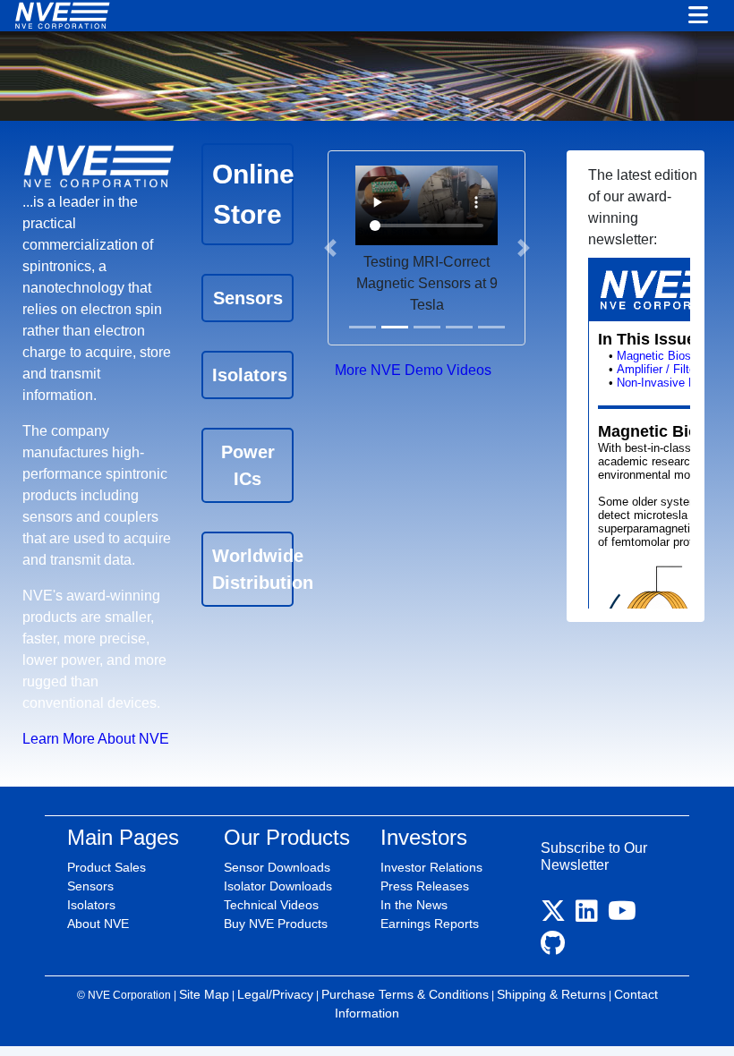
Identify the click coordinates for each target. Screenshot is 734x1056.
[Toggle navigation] (698, 16)
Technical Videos (271, 905)
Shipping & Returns (551, 994)
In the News (414, 905)
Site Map (204, 994)
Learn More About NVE (95, 738)
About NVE (98, 923)
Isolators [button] (249, 375)
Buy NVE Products (276, 923)
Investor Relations (431, 867)
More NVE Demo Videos (413, 370)
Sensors (90, 886)
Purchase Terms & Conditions (405, 994)
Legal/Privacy (275, 994)
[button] (330, 248)
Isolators (91, 905)
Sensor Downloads (277, 867)
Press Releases (424, 886)
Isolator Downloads (278, 886)
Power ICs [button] (248, 465)
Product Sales (106, 867)
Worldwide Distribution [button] (253, 569)
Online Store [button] (253, 194)
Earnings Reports (429, 923)
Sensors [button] (248, 298)
